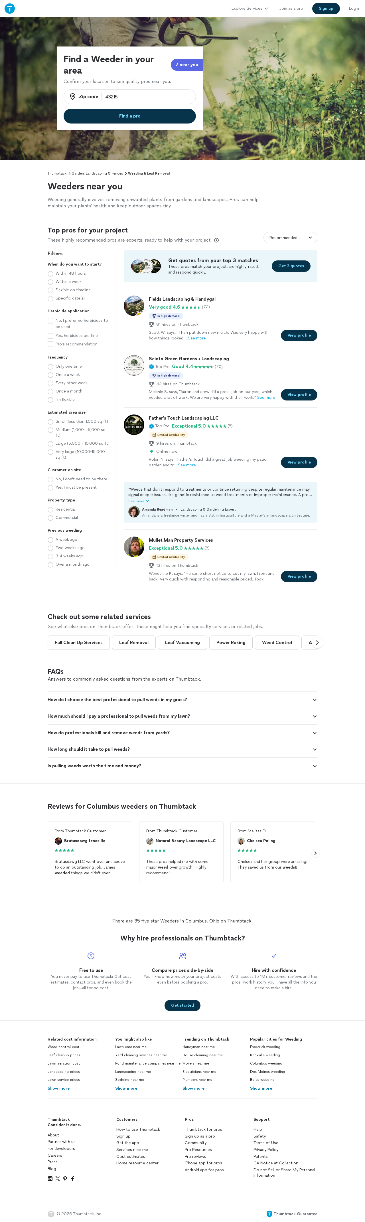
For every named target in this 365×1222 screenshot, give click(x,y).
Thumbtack (57, 173)
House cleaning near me (202, 1055)
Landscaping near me (133, 1072)
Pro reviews (195, 1156)
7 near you (186, 64)
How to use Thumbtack (138, 1129)
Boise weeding (262, 1080)
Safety (260, 1136)
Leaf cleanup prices (64, 1055)
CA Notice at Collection (276, 1163)
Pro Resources (198, 1149)
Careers (55, 1155)
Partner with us (62, 1141)
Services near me (132, 1149)
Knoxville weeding (265, 1055)
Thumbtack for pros (203, 1129)
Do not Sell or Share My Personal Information (284, 1173)
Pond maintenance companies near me (148, 1063)
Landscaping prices (64, 1072)
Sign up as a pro (200, 1136)
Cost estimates (130, 1156)
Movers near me (195, 1063)
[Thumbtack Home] (9, 8)
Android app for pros (204, 1170)
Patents (261, 1156)
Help (258, 1129)
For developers (61, 1148)
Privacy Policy (266, 1149)
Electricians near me (199, 1072)
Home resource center (137, 1163)
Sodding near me (129, 1080)
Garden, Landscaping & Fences (97, 173)
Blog (52, 1168)
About (53, 1135)
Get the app (127, 1142)
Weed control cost (64, 1047)
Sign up (123, 1136)
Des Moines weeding (267, 1072)
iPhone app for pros (203, 1163)
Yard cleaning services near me (141, 1055)
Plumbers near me (197, 1080)
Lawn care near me (131, 1047)
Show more (59, 1088)
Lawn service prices (64, 1080)
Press (53, 1162)
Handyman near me (198, 1047)
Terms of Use (266, 1142)
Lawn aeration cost (64, 1063)
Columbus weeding (266, 1063)
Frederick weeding (265, 1047)
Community (195, 1142)
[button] (159, 366)
